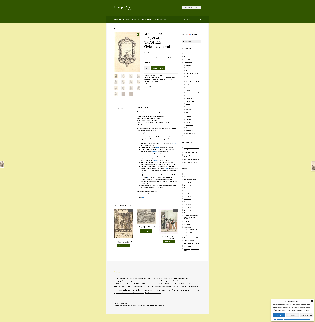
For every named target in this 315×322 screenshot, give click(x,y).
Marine (188, 104)
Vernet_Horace (157, 293)
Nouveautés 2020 (192, 229)
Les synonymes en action (190, 152)
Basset (121, 278)
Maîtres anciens (190, 101)
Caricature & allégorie (136, 29)
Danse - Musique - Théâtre (193, 81)
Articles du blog (146, 19)
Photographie (189, 125)
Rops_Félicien (119, 293)
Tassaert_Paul (141, 293)
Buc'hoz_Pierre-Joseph (148, 278)
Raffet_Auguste (180, 290)
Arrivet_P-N (154, 77)
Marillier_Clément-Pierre (151, 81)
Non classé (187, 59)
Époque (186, 57)
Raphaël (185, 290)
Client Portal (187, 182)
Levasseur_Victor (170, 286)
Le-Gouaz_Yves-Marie (147, 286)
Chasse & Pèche (190, 79)
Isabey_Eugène (188, 283)
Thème (186, 136)
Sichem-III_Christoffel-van (130, 293)
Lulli (142, 172)
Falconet (173, 143)
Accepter (279, 315)
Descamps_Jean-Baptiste (170, 281)
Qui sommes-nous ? (189, 240)
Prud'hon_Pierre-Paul (157, 290)
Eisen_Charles (118, 283)
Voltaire (166, 168)
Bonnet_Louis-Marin (127, 278)
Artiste (186, 54)
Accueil (118, 29)
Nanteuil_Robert (134, 289)
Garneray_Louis (139, 283)
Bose (173, 77)
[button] (312, 301)
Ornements (189, 119)
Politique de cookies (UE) (161, 19)
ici (143, 197)
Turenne (154, 156)
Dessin (188, 84)
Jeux (187, 95)
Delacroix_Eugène (138, 281)
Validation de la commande (121, 19)
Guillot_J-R (170, 283)
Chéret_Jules (185, 278)
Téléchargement (125, 29)
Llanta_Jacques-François (183, 286)
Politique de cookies (278, 319)
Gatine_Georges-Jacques (152, 283)
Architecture (189, 68)
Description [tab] (118, 108)
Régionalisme (189, 130)
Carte (187, 76)
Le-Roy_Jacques (168, 79)
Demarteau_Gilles (146, 281)
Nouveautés (187, 227)
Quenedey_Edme (169, 290)
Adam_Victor (116, 278)
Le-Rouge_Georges (160, 286)
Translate (194, 34)
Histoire (188, 90)
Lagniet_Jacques (137, 286)
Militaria (188, 109)
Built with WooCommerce (156, 305)
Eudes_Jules (124, 283)
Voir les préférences (306, 315)
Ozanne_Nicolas (147, 290)
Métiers (188, 106)
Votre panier (187, 246)
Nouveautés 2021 (192, 232)
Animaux (188, 65)
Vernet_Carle (149, 293)
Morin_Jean (122, 290)
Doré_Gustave (191, 281)
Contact (186, 221)
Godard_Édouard (163, 283)
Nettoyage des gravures (190, 162)
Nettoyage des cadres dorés (192, 159)
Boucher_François (137, 278)
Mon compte (135, 19)
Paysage (188, 122)
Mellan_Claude (194, 286)
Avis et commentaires (190, 179)
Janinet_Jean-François (123, 286)
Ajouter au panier (158, 68)
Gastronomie (189, 87)
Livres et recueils (190, 98)
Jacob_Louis (160, 79)
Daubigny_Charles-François (124, 281)
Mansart (154, 151)
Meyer (116, 290)
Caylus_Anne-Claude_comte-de (162, 278)
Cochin (149, 177)
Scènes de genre (190, 133)
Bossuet (157, 147)
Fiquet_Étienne (130, 283)
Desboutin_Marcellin (155, 281)
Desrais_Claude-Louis (183, 281)
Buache (155, 160)
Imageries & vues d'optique (193, 93)
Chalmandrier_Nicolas (150, 79)
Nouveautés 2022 (192, 235)
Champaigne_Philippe (176, 278)
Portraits (188, 127)
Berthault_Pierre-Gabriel (164, 77)
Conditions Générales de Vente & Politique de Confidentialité (297, 319)
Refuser (292, 315)
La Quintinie (174, 139)
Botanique (189, 70)
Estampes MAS (122, 7)
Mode (187, 112)
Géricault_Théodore (179, 283)
